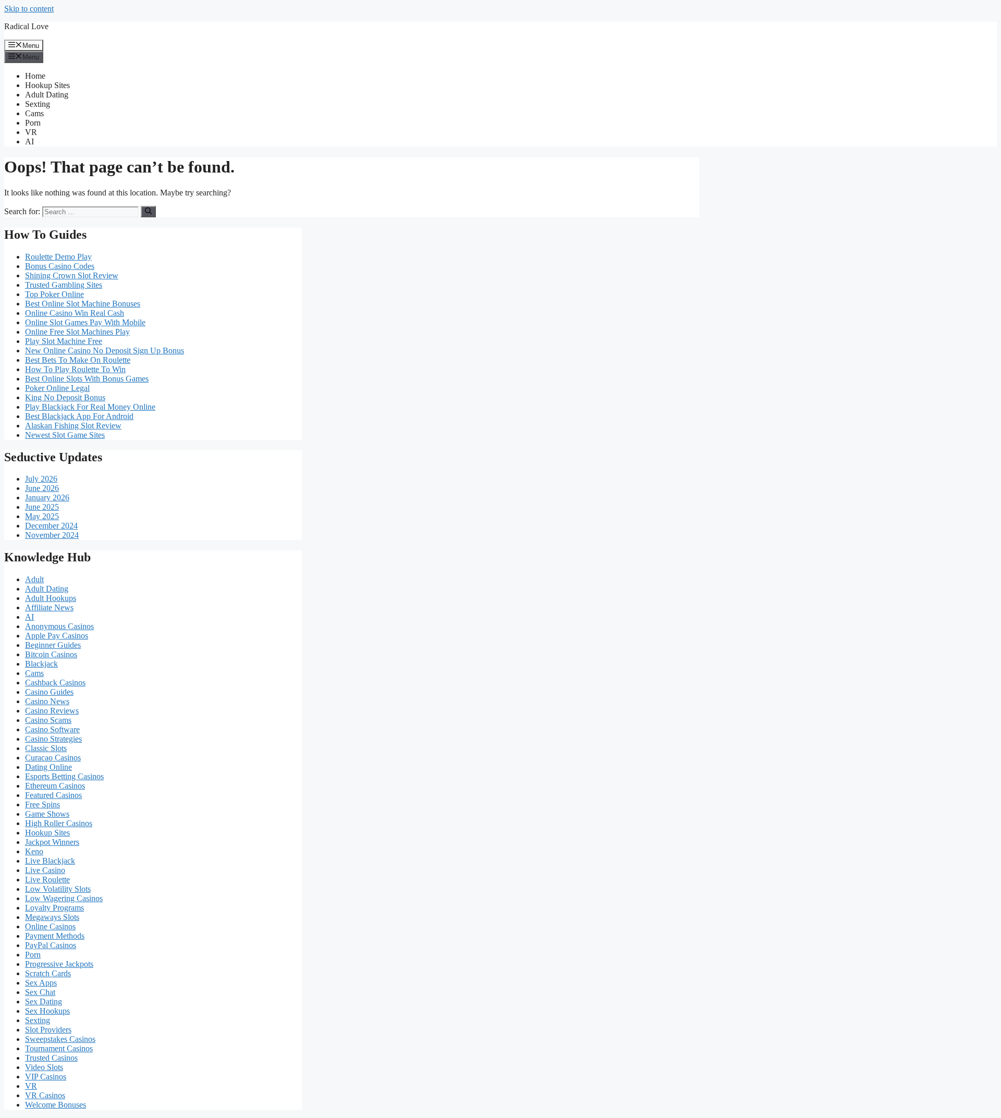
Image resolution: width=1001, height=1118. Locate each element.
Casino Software (52, 729)
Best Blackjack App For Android (79, 416)
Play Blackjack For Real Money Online (90, 406)
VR (31, 132)
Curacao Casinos (53, 757)
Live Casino (45, 870)
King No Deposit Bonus (65, 397)
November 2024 (52, 535)
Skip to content (29, 8)
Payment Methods (54, 935)
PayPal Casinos (50, 945)
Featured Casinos (53, 795)
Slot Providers (48, 1029)
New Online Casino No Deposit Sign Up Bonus (104, 350)
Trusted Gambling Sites (63, 284)
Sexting (37, 104)
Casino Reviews (52, 710)
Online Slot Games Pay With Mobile (85, 322)
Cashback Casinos (55, 682)
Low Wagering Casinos (64, 898)
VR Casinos (45, 1095)
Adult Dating (46, 94)
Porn (33, 122)
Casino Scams (48, 720)
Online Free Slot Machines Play (77, 331)
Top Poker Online (54, 294)
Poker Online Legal (57, 388)
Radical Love (26, 26)
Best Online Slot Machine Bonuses (82, 303)
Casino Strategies (53, 738)
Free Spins (42, 804)
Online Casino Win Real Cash (74, 313)
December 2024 (51, 525)
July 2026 (41, 478)
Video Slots (44, 1067)
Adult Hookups (50, 598)
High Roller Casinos (58, 823)
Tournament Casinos (59, 1048)
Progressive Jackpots (59, 964)
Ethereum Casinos (55, 785)
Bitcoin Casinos (51, 654)
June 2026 (42, 488)
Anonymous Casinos (59, 626)
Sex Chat (40, 992)
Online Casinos (50, 926)
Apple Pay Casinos (56, 635)
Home (35, 75)
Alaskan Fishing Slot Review (73, 425)
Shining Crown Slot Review (71, 275)
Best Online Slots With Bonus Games (87, 378)
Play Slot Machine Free (63, 341)
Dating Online (48, 767)
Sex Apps (41, 982)
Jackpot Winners (52, 842)
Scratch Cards (48, 973)
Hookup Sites (47, 85)
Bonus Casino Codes (59, 266)
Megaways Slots (52, 917)
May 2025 (42, 516)
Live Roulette (47, 879)
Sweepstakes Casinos (60, 1039)
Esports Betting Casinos (64, 776)
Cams (34, 113)
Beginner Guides (53, 645)
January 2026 (47, 497)
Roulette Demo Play (58, 256)
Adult (34, 579)
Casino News (47, 701)
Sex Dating (43, 1001)
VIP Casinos (45, 1076)
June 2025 (42, 506)
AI (29, 141)
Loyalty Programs (54, 907)
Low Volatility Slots (58, 888)
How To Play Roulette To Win (75, 369)
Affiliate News (49, 607)
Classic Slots (46, 748)
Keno (34, 851)
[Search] (148, 211)
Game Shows (47, 813)
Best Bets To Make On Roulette (77, 359)
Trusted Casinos (51, 1057)
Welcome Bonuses (55, 1104)
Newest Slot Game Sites (65, 435)
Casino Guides (49, 691)
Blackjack (41, 663)
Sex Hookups (47, 1010)
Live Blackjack (50, 860)
